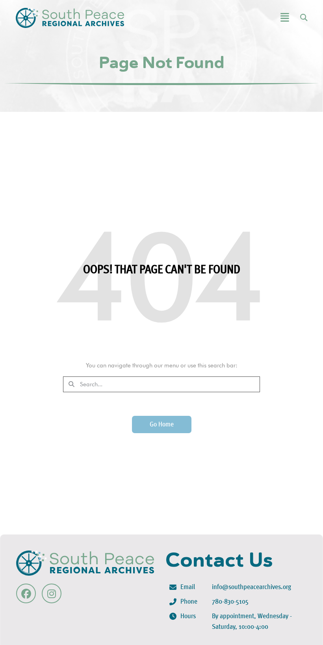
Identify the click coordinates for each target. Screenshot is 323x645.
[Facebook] (26, 593)
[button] (263, 17)
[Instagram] (51, 593)
